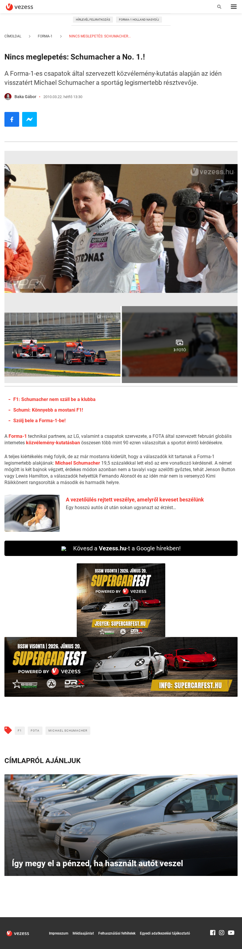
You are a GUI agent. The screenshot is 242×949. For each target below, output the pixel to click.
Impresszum (58, 933)
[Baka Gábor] (8, 96)
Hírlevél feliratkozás (93, 19)
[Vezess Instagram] (221, 919)
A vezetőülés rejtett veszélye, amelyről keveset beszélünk (135, 499)
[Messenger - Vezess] (29, 119)
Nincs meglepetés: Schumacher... (99, 36)
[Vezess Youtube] (230, 919)
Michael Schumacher (77, 463)
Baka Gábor (25, 96)
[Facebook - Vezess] (11, 119)
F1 (20, 730)
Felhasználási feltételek (116, 933)
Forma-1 (45, 36)
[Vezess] (25, 7)
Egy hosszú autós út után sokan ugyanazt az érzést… (121, 507)
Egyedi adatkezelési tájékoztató (165, 933)
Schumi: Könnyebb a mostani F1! (48, 410)
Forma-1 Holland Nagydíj (139, 19)
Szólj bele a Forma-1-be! (39, 420)
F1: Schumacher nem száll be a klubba (54, 399)
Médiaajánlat (83, 933)
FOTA (35, 730)
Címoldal (12, 36)
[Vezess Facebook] (212, 919)
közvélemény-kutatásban (53, 442)
